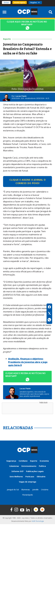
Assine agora (19, 2)
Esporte (33, 461)
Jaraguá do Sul (13, 489)
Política (42, 466)
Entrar (6, 2)
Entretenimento (28, 466)
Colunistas (14, 466)
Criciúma (44, 489)
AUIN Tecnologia (38, 521)
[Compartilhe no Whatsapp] (49, 320)
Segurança (11, 461)
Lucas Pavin (21, 96)
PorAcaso (29, 476)
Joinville (35, 489)
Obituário (41, 476)
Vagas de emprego (27, 482)
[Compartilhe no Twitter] (49, 313)
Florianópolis (27, 495)
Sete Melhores (16, 476)
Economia (44, 461)
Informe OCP (18, 471)
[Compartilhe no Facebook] (49, 307)
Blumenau (25, 489)
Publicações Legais (35, 471)
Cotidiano (23, 461)
